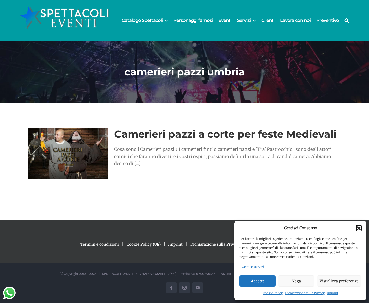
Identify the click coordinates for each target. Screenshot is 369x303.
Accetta (258, 281)
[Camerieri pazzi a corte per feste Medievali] (68, 153)
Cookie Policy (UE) (144, 244)
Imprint (332, 293)
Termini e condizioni (99, 244)
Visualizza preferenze (339, 281)
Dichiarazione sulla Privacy (305, 293)
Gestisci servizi (253, 267)
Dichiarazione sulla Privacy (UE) (219, 244)
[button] (358, 228)
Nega (296, 281)
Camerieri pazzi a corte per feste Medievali (225, 134)
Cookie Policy (273, 293)
